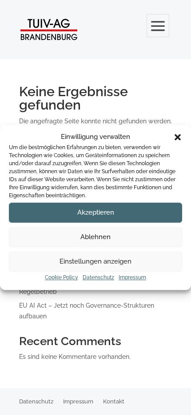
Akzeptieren (95, 213)
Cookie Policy (61, 277)
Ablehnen (95, 237)
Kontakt (113, 402)
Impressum (132, 277)
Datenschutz (98, 277)
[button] (177, 137)
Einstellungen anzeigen (95, 262)
